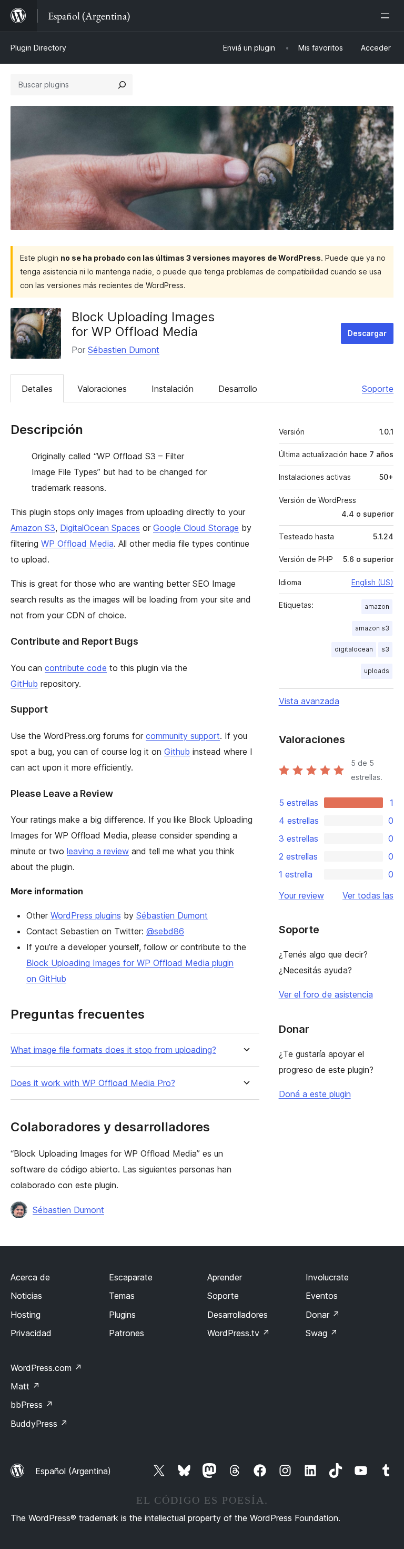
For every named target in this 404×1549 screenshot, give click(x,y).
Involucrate (327, 1277)
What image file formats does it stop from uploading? (113, 1050)
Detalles (37, 388)
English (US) (372, 582)
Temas (122, 1295)
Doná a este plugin (315, 1094)
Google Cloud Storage (196, 527)
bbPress (32, 1404)
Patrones (126, 1333)
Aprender (224, 1277)
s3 (385, 649)
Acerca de (30, 1277)
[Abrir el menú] (387, 16)
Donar (323, 1314)
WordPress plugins (85, 915)
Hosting (26, 1314)
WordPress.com (46, 1368)
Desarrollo (237, 388)
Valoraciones (102, 388)
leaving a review (98, 851)
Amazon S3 (33, 527)
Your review (301, 895)
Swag (322, 1333)
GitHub (24, 683)
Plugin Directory (38, 47)
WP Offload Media (77, 543)
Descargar (367, 333)
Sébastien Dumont (123, 349)
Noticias (26, 1295)
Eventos (322, 1295)
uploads (376, 671)
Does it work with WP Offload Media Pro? (93, 1083)
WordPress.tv (238, 1333)
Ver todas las (367, 895)
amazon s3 (372, 628)
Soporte (377, 388)
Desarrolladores (237, 1314)
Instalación (173, 388)
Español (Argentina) (73, 1471)
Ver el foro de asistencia (326, 994)
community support (183, 736)
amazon (377, 606)
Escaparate (131, 1277)
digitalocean (354, 649)
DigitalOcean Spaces (100, 527)
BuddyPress (39, 1423)
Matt (25, 1386)
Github (177, 751)
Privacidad (31, 1333)
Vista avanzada (309, 701)
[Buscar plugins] (122, 84)
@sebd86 (165, 931)
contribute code (76, 668)
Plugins (122, 1314)
